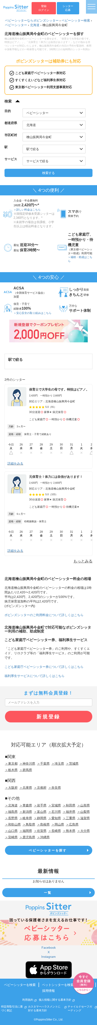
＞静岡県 (40, 818)
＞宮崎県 (11, 837)
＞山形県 (83, 805)
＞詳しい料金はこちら (27, 209)
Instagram (48, 956)
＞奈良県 (54, 787)
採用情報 (48, 991)
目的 (8, 111)
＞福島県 (11, 812)
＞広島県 (72, 824)
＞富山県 (40, 812)
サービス (11, 159)
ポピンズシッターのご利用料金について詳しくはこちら (44, 615)
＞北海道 (11, 805)
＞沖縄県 (43, 837)
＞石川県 (54, 812)
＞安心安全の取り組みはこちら (32, 313)
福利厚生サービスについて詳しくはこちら (35, 676)
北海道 (34, 25)
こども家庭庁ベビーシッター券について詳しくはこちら (44, 667)
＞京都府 (40, 787)
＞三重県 (69, 818)
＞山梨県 (83, 812)
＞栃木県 (11, 770)
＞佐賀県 (40, 831)
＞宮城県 (54, 805)
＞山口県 (11, 831)
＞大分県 (83, 831)
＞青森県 (25, 805)
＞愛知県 (54, 818)
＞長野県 (11, 818)
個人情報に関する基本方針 (55, 999)
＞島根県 (43, 824)
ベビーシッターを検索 (20, 985)
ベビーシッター (16, 25)
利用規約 (27, 999)
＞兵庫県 (25, 787)
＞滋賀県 (83, 818)
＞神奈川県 (27, 763)
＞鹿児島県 (27, 837)
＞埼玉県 (57, 763)
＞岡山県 (57, 824)
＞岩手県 (40, 805)
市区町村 (11, 135)
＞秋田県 (69, 805)
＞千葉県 (43, 763)
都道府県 (11, 123)
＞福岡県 (25, 831)
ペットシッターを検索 (58, 985)
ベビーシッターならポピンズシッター (32, 20)
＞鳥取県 (29, 824)
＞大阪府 (11, 787)
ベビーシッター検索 (76, 20)
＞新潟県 (25, 812)
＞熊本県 (69, 831)
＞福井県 (69, 812)
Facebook (49, 947)
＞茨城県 (72, 763)
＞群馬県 (25, 770)
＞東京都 (11, 763)
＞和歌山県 (13, 824)
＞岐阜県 (25, 818)
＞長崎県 (54, 831)
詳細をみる (15, 463)
